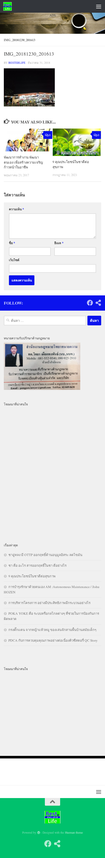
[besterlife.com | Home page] (9, 6)
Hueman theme (74, 832)
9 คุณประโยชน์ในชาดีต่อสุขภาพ (32, 576)
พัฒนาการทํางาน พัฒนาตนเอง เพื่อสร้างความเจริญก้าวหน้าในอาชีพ (23, 162)
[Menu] (98, 6)
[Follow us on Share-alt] (98, 303)
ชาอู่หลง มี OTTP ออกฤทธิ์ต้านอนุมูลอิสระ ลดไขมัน (45, 554)
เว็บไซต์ (14, 260)
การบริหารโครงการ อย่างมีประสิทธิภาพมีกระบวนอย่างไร (49, 602)
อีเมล (58, 243)
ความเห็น (16, 209)
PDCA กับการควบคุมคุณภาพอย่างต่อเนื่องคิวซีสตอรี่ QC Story (53, 640)
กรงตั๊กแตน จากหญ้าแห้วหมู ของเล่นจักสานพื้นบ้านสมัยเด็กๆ (52, 629)
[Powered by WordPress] (38, 832)
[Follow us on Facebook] (90, 303)
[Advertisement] (52, 82)
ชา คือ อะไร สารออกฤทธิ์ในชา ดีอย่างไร (37, 565)
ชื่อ (12, 243)
